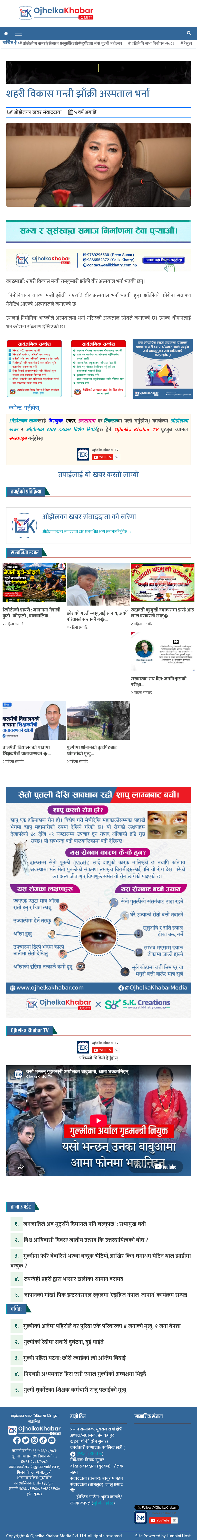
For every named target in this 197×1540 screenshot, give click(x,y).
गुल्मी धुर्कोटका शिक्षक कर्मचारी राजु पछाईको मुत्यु (75, 1390)
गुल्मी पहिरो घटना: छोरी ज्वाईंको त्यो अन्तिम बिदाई (74, 1358)
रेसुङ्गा (188, 43)
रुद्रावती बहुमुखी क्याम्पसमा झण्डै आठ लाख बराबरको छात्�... (162, 613)
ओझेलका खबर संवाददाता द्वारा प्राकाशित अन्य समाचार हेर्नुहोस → (87, 531)
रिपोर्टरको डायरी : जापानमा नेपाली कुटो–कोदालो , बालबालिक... (31, 613)
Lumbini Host (179, 1535)
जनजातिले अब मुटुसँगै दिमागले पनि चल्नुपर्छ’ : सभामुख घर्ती (84, 1224)
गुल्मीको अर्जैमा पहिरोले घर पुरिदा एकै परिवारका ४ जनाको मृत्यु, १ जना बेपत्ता (102, 1326)
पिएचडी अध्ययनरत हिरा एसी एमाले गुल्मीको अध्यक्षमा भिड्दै (85, 1374)
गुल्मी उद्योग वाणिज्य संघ (81, 43)
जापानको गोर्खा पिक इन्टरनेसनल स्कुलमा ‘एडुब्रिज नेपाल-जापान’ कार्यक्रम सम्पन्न (105, 1295)
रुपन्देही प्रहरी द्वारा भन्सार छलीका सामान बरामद (73, 1279)
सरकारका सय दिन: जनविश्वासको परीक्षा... (158, 682)
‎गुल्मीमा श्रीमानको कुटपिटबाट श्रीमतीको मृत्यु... (92, 751)
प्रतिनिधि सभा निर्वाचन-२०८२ (153, 43)
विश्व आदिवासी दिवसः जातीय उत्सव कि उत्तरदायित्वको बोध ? (86, 1240)
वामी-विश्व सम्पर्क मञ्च (38, 43)
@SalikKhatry (89, 1453)
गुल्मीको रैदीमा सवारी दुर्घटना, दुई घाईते (64, 1342)
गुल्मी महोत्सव (111, 43)
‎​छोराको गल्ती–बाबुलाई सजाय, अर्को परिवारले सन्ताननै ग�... (97, 617)
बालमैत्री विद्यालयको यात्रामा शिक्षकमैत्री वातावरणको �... (27, 751)
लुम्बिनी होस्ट (103, 1503)
